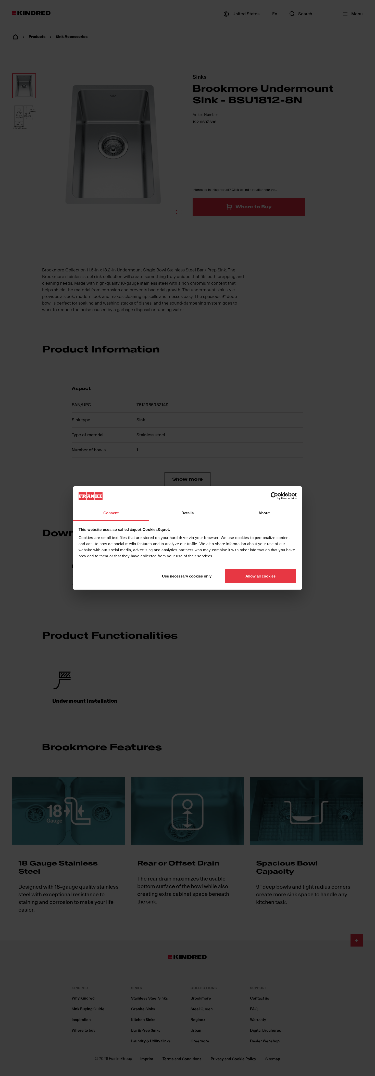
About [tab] (264, 513)
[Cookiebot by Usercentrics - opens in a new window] (274, 496)
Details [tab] (187, 513)
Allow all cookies (260, 576)
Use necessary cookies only (186, 576)
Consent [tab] (111, 513)
